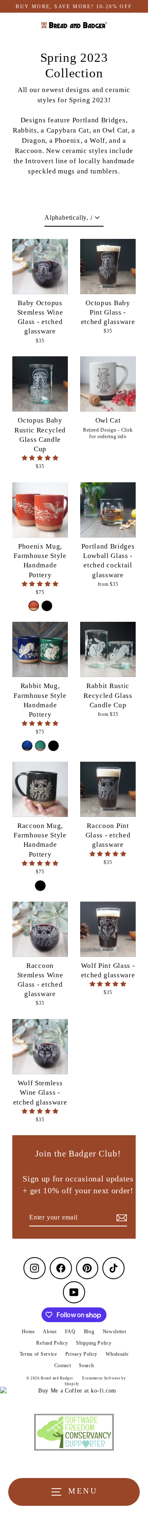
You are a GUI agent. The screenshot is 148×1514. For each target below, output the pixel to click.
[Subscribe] (120, 1217)
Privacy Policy (81, 1354)
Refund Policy (52, 1343)
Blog (89, 1331)
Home (28, 1331)
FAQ (70, 1331)
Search (86, 1365)
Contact (62, 1365)
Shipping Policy (93, 1343)
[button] (40, 458)
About (49, 1331)
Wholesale (117, 1354)
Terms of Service (38, 1354)
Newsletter (115, 1331)
